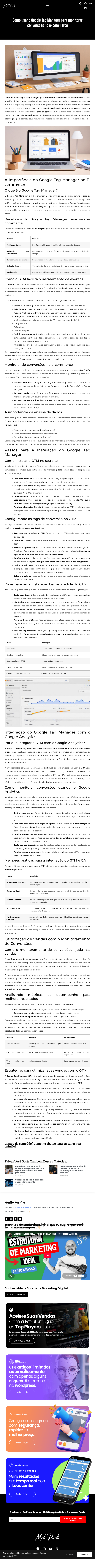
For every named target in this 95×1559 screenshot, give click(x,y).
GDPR (14, 1556)
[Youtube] (90, 3)
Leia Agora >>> (19, 1175)
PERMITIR (84, 1554)
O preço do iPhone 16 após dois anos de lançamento (29, 1181)
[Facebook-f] (7, 1219)
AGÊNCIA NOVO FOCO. (24, 1207)
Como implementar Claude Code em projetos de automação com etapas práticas (73, 1169)
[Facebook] (80, 3)
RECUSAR (69, 1554)
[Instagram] (85, 3)
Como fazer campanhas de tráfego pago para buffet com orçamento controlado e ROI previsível (29, 1169)
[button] (47, 5)
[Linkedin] (85, 8)
